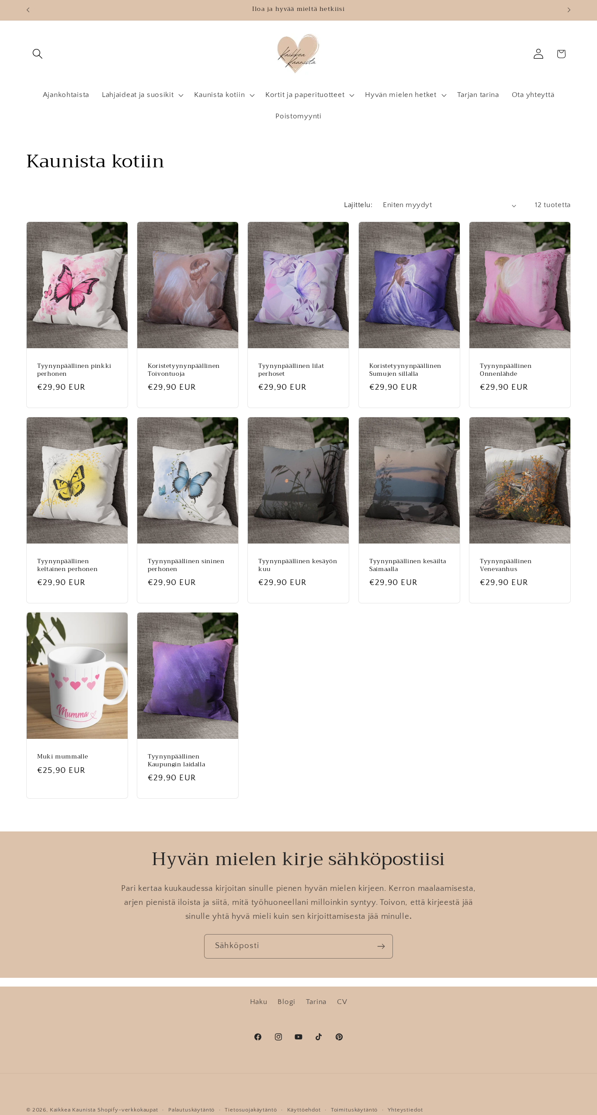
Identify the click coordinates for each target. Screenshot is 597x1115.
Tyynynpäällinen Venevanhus (505, 566)
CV (342, 1002)
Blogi (286, 1002)
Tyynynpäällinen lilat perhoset (291, 370)
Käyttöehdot (304, 1110)
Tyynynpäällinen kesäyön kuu (297, 566)
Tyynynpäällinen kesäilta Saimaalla (407, 566)
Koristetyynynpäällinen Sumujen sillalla (405, 370)
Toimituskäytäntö (354, 1110)
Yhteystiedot (405, 1110)
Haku (258, 1002)
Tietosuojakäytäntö (251, 1110)
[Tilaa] (380, 946)
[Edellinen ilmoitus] (28, 10)
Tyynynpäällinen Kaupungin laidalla (176, 761)
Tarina (316, 1002)
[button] (37, 54)
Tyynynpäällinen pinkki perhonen (74, 370)
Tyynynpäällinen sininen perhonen (186, 566)
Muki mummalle (62, 757)
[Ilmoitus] (569, 10)
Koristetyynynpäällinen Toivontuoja (184, 370)
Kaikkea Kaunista (73, 1110)
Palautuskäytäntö (191, 1110)
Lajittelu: (358, 205)
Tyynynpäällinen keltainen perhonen (67, 566)
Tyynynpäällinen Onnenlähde (505, 370)
